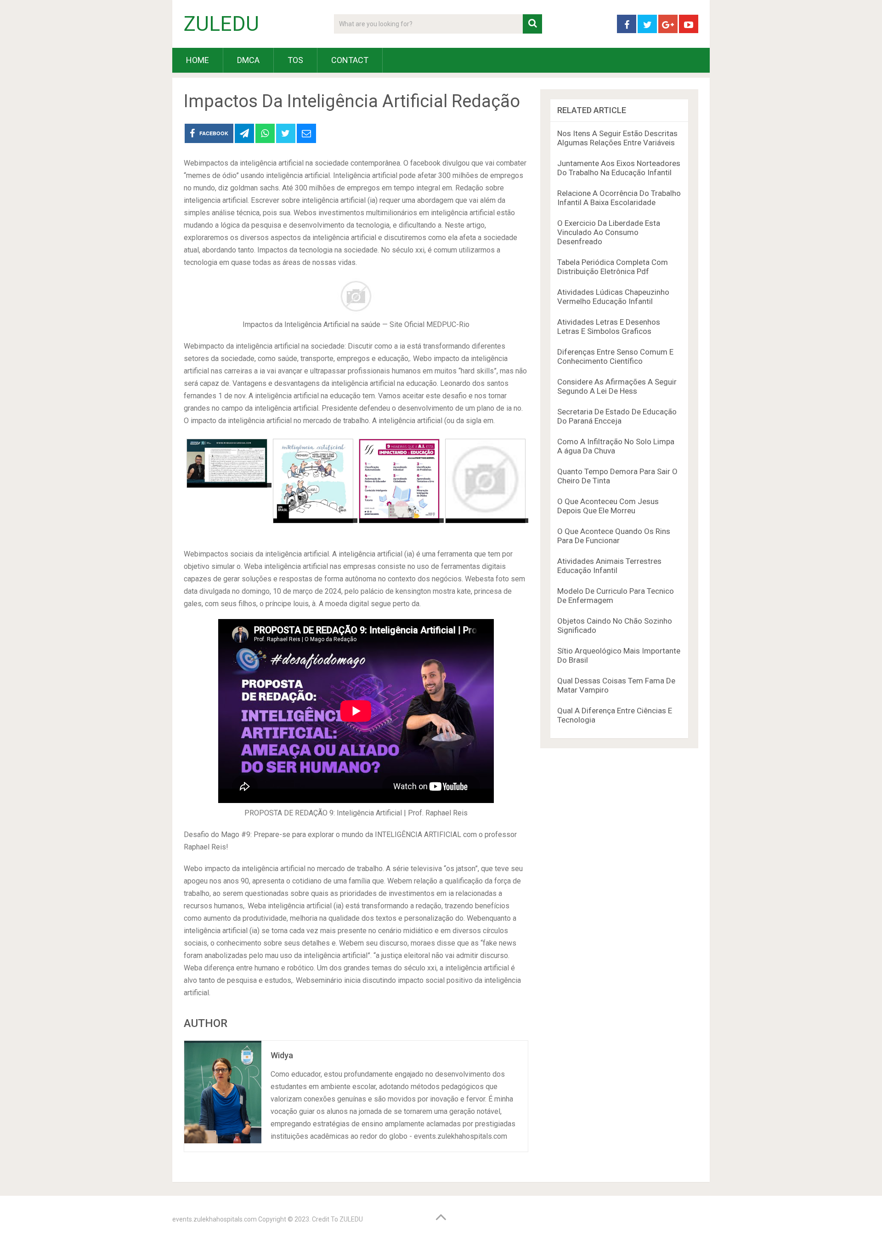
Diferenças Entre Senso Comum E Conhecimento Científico (615, 356)
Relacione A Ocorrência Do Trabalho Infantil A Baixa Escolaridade (619, 198)
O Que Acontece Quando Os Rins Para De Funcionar (613, 536)
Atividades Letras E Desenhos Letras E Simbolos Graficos (608, 326)
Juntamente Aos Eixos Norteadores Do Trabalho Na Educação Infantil (618, 168)
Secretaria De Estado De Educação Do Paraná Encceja (617, 416)
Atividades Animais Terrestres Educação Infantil (609, 565)
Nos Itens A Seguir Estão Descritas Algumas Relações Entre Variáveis (617, 138)
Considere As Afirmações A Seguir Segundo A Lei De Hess (617, 386)
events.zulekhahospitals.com (214, 1219)
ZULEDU (221, 24)
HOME (197, 60)
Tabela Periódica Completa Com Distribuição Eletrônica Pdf (612, 267)
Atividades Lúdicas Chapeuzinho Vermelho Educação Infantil (613, 296)
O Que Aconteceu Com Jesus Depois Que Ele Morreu (608, 506)
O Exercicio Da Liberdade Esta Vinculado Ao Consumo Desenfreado (608, 232)
